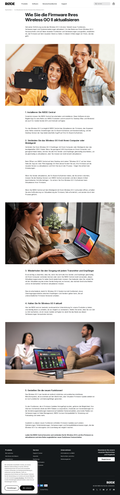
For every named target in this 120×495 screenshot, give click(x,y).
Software (35, 4)
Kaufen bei (36, 459)
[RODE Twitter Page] (97, 489)
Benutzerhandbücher (50, 4)
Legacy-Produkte (38, 465)
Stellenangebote (65, 459)
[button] (113, 4)
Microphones (9, 453)
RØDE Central (46, 116)
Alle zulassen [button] (27, 488)
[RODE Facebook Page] (93, 489)
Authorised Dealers (38, 462)
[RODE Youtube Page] (103, 489)
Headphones (9, 459)
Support (64, 4)
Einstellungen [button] (11, 488)
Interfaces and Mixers (11, 456)
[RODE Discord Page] (114, 489)
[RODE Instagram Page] (100, 489)
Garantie (35, 456)
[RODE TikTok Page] (107, 489)
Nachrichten (8, 10)
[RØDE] (10, 3)
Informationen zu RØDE (68, 453)
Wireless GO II (54, 27)
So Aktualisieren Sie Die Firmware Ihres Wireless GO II (29, 10)
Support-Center (37, 453)
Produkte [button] (24, 4)
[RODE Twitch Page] (110, 489)
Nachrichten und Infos (67, 456)
